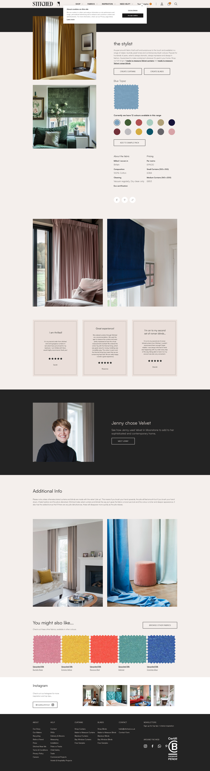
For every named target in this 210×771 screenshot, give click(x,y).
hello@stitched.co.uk (127, 729)
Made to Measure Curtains (85, 732)
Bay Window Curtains (83, 739)
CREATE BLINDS (157, 71)
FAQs (52, 732)
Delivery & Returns (57, 736)
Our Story (36, 729)
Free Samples (80, 743)
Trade (52, 753)
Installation (54, 743)
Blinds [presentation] (101, 722)
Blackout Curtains (81, 736)
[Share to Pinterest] (125, 200)
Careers (36, 757)
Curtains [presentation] (79, 722)
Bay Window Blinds (105, 739)
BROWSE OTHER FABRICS (160, 625)
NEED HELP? (125, 4)
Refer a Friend (38, 739)
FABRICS (91, 4)
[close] (142, 5)
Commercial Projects (58, 757)
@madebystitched (43, 705)
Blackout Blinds (103, 736)
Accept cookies (133, 15)
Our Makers (37, 732)
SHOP (78, 4)
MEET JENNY (123, 441)
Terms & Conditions (40, 750)
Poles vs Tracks (56, 746)
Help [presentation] (52, 722)
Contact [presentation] (123, 722)
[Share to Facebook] (117, 200)
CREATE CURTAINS (128, 71)
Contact (53, 729)
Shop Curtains (80, 729)
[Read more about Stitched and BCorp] (174, 751)
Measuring (54, 739)
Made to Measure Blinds (107, 732)
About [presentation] (36, 722)
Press (35, 743)
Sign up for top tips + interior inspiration (159, 726)
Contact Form (124, 732)
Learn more (70, 19)
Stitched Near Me (39, 746)
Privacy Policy (38, 753)
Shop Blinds (102, 729)
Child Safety (55, 750)
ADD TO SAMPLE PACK (129, 143)
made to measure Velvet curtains (140, 61)
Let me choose (133, 10)
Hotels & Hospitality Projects (61, 760)
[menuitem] (79, 4)
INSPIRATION (107, 4)
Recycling (36, 736)
